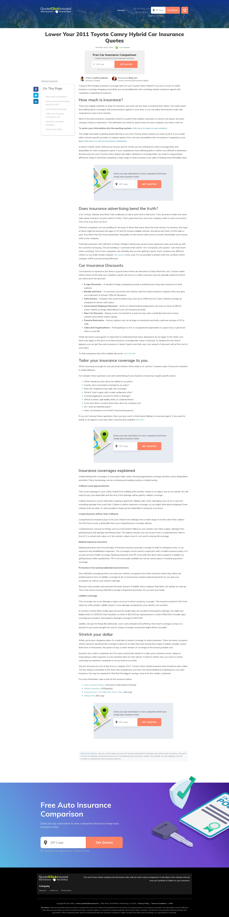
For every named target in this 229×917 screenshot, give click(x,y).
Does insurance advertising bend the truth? (58, 103)
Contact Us (54, 890)
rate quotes (119, 254)
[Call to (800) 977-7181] (184, 10)
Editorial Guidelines (89, 753)
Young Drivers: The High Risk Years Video (103, 692)
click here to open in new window (149, 128)
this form (140, 419)
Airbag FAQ (89, 695)
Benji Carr (133, 78)
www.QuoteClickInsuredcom (87, 903)
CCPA (171, 903)
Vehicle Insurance (92, 688)
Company (44, 886)
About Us (42, 890)
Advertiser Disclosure (49, 81)
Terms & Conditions (159, 903)
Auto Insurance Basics (94, 685)
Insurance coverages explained (55, 123)
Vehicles (121, 10)
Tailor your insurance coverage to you (55, 115)
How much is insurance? (56, 97)
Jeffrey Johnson (101, 78)
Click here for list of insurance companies (105, 141)
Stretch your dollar (54, 129)
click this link (129, 353)
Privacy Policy (66, 890)
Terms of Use (156, 15)
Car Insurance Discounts (56, 109)
